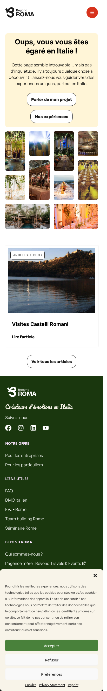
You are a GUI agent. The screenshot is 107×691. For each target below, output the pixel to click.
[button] (95, 575)
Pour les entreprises (24, 455)
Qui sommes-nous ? (24, 554)
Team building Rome (24, 518)
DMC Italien (16, 500)
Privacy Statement (52, 685)
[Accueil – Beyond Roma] (19, 12)
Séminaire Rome (21, 528)
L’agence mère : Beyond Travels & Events (43, 563)
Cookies (30, 685)
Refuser (51, 659)
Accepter (51, 645)
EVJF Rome (15, 509)
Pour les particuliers (24, 464)
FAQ (9, 490)
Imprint (73, 685)
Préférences (51, 674)
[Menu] (92, 12)
